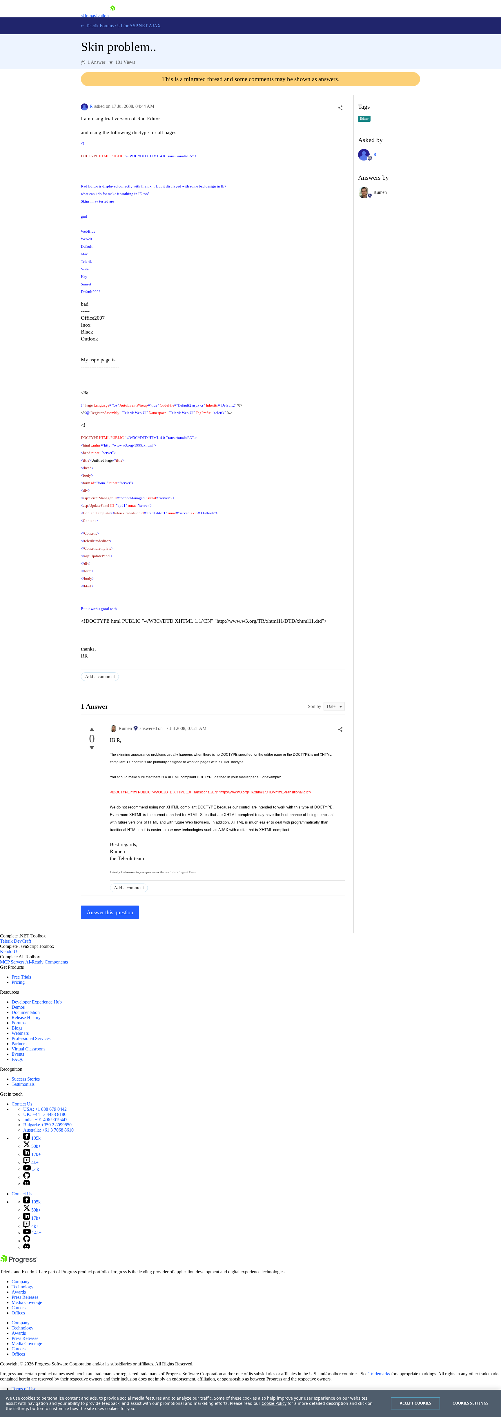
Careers (19, 1307)
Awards (19, 1291)
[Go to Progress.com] (19, 1261)
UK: (44, 1114)
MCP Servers (12, 961)
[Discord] (26, 1183)
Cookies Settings (470, 1403)
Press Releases (25, 1297)
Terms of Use (24, 1388)
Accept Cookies (415, 1403)
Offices (18, 1312)
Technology (22, 1286)
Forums (19, 1022)
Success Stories (26, 1079)
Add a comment (100, 676)
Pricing (18, 982)
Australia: (48, 1130)
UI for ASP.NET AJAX (139, 25)
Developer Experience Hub (37, 1001)
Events (18, 1054)
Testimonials (23, 1084)
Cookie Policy (274, 1403)
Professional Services (31, 1038)
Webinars (20, 1033)
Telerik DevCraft (15, 941)
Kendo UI (9, 951)
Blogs (17, 1028)
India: (45, 1119)
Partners (19, 1043)
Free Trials (21, 977)
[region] (250, 1403)
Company (21, 1281)
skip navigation (95, 15)
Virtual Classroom (28, 1048)
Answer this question (110, 912)
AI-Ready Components (46, 961)
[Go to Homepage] (112, 15)
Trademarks (379, 1373)
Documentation (26, 1012)
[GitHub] (26, 1177)
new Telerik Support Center (181, 872)
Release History (26, 1017)
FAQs (17, 1059)
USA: (45, 1109)
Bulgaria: (47, 1124)
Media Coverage (27, 1302)
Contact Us (22, 1103)
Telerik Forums (99, 25)
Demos (18, 1007)
